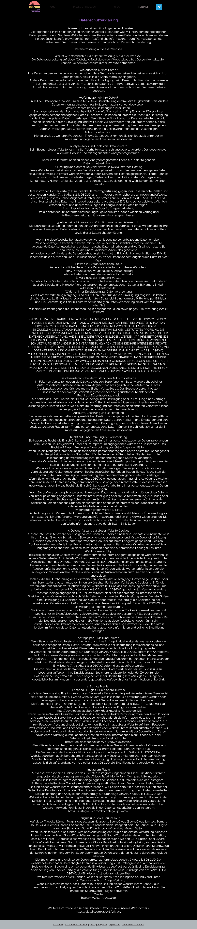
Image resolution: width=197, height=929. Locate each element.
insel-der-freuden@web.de (103, 277)
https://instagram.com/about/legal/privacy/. (98, 811)
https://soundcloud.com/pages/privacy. (98, 880)
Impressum (114, 924)
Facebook (58, 924)
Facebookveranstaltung (77, 924)
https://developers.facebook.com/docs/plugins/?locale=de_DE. (99, 710)
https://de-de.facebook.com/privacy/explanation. (98, 742)
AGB (104, 924)
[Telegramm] (159, 7)
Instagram (96, 924)
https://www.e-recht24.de (98, 897)
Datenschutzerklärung (133, 924)
